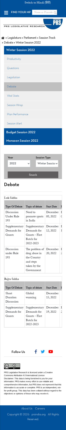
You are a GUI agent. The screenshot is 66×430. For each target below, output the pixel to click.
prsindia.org (39, 414)
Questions (13, 68)
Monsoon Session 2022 (22, 140)
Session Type (43, 157)
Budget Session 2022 (20, 132)
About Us (26, 408)
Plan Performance (17, 114)
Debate (11, 86)
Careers (40, 408)
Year (10, 157)
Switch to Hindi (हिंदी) (38, 2)
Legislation (13, 77)
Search (33, 175)
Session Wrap (15, 105)
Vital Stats (13, 96)
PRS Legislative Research (15, 372)
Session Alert (14, 123)
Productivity (14, 59)
